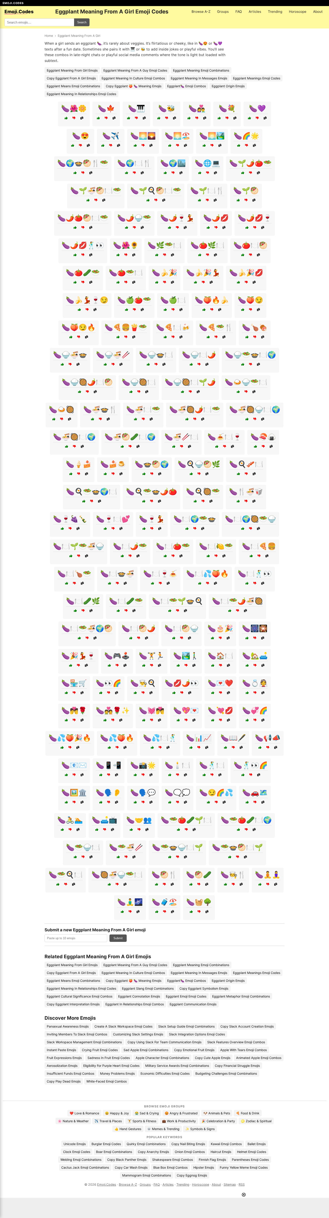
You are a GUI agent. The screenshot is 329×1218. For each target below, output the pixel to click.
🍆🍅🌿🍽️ (207, 245)
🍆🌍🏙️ (173, 163)
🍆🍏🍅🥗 (134, 300)
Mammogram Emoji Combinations (146, 1175)
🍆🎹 (136, 108)
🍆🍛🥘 (61, 409)
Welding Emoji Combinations (80, 1159)
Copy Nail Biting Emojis (188, 1144)
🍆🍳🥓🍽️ (246, 464)
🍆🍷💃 (151, 519)
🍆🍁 (106, 108)
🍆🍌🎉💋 (246, 272)
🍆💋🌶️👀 (182, 683)
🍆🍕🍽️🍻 (173, 327)
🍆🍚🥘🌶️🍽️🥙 (87, 382)
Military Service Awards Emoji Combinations (177, 1065)
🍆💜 (257, 108)
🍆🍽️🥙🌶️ (139, 628)
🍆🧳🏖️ (164, 902)
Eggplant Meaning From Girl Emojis (72, 70)
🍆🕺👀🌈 (251, 765)
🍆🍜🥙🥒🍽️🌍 (130, 437)
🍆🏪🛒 (74, 683)
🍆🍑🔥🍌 (212, 300)
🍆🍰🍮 (113, 464)
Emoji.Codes (106, 1184)
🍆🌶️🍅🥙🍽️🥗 (82, 218)
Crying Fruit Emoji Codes (100, 1050)
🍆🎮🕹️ (117, 656)
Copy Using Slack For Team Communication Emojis (164, 1042)
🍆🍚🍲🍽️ (156, 355)
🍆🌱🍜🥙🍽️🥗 (95, 190)
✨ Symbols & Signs (200, 1129)
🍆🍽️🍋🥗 (216, 546)
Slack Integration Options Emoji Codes (197, 1034)
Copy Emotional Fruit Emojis (194, 1050)
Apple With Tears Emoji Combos (243, 1050)
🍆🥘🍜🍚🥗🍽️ (117, 875)
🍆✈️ (110, 136)
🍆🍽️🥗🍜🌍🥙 (87, 628)
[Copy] (82, 118)
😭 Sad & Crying (147, 1113)
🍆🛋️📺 (104, 820)
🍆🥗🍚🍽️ (83, 847)
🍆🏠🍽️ (220, 656)
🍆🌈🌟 (246, 136)
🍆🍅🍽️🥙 (250, 245)
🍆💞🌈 (255, 710)
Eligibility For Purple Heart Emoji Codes (111, 1065)
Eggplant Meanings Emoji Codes (256, 78)
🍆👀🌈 (108, 683)
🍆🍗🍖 (254, 327)
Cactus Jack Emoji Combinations (85, 1167)
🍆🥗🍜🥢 (126, 847)
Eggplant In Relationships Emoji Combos (134, 1004)
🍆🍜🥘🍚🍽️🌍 (254, 409)
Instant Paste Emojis (61, 1050)
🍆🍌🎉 (164, 272)
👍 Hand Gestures (128, 1129)
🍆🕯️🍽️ (177, 765)
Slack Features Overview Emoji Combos (236, 1042)
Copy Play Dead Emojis (64, 1081)
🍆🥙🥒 (199, 875)
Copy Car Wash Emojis (131, 1167)
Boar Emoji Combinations (114, 1152)
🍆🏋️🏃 (151, 656)
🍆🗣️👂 (108, 792)
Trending (275, 11)
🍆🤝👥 (139, 820)
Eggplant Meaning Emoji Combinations (201, 70)
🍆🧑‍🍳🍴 (233, 875)
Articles (255, 11)
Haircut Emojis (221, 1152)
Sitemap (230, 1184)
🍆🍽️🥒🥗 (126, 601)
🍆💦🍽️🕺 (160, 738)
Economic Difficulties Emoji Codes (165, 1073)
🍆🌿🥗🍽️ (164, 245)
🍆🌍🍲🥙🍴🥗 (82, 163)
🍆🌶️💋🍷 (255, 218)
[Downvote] (74, 118)
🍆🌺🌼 (74, 108)
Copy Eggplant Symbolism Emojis (203, 988)
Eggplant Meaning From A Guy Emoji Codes (135, 70)
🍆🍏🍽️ (173, 300)
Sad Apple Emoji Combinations (146, 1050)
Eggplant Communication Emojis (193, 1004)
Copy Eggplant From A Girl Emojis (71, 78)
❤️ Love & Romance (84, 1113)
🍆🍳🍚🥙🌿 (199, 464)
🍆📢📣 (267, 738)
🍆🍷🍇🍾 (70, 519)
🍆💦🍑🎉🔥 (70, 738)
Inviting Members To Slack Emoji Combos (77, 1034)
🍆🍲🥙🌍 (152, 464)
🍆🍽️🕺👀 (255, 574)
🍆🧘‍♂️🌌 (130, 902)
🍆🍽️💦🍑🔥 (207, 574)
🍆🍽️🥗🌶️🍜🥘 (237, 601)
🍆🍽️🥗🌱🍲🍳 (177, 601)
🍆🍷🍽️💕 (113, 519)
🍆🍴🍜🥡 (246, 491)
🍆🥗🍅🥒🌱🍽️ (186, 820)
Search (81, 22)
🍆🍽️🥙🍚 (181, 628)
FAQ (238, 11)
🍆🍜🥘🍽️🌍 (74, 437)
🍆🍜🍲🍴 (100, 409)
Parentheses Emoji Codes (250, 1159)
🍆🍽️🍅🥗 (173, 546)
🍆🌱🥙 (246, 190)
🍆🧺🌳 (199, 902)
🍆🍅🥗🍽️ (126, 272)
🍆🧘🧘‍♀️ (267, 875)
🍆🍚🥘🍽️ (139, 382)
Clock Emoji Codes (76, 1152)
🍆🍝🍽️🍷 (224, 437)
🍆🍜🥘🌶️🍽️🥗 (194, 409)
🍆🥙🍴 (164, 875)
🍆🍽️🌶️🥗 (130, 546)
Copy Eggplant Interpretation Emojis (73, 1004)
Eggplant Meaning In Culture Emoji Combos (133, 78)
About (318, 11)
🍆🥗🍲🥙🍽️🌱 (237, 847)
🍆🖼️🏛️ (74, 792)
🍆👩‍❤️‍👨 (196, 108)
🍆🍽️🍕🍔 (259, 546)
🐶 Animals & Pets (216, 1113)
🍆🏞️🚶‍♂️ (186, 656)
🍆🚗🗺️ (255, 792)
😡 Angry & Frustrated (181, 1113)
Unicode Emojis (75, 1144)
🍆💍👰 (255, 683)
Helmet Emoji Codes (251, 1152)
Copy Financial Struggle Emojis (237, 1065)
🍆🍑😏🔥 (79, 327)
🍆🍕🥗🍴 (216, 327)
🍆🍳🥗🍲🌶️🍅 (151, 491)
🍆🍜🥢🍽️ (181, 437)
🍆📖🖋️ (233, 738)
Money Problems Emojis (117, 1073)
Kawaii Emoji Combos (226, 1144)
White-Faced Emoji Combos (106, 1081)
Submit (118, 938)
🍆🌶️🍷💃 (177, 218)
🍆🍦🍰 (78, 464)
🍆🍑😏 (250, 300)
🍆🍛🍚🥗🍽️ (246, 382)
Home (49, 35)
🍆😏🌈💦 (216, 792)
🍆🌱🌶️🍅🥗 (250, 163)
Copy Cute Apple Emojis (212, 1058)
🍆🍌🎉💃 (203, 272)
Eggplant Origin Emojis (228, 86)
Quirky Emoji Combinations (146, 1144)
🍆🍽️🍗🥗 (74, 574)
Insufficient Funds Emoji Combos (70, 1073)
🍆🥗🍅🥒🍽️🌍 (246, 820)
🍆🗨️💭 (177, 792)
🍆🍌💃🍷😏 (87, 300)
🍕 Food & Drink (247, 1113)
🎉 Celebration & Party (218, 1121)
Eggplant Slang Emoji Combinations (148, 988)
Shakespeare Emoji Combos (172, 1159)
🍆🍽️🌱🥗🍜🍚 (78, 546)
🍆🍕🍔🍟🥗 (126, 327)
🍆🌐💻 (207, 163)
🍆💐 (227, 108)
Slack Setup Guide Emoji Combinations (186, 1026)
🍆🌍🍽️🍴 (134, 163)
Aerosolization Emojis (62, 1065)
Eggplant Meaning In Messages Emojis (199, 78)
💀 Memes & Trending (163, 1129)
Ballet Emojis (257, 1144)
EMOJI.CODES (13, 3)
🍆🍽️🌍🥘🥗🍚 (250, 519)
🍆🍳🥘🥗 (203, 491)
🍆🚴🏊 (70, 820)
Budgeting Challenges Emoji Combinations (226, 1073)
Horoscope (297, 11)
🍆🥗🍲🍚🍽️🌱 (177, 847)
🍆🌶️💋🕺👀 (83, 245)
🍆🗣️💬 (143, 792)
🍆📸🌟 (143, 765)
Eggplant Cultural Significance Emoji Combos (79, 996)
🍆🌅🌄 (143, 136)
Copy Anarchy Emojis (153, 1152)
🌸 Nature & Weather (73, 1121)
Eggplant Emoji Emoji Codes (186, 996)
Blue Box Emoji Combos (170, 1167)
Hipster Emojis (203, 1167)
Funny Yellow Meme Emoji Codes (244, 1167)
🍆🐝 (166, 108)
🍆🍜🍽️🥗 (143, 409)
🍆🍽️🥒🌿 (83, 601)
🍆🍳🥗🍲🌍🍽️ (91, 491)
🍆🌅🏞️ (212, 136)
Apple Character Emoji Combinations (162, 1058)
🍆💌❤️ (220, 683)
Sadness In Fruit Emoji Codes (109, 1058)
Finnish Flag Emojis (212, 1159)
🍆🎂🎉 (220, 628)
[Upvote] (66, 118)
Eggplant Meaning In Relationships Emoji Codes (81, 94)
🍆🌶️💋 (216, 218)
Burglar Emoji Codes (106, 1144)
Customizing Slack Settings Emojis (138, 1034)
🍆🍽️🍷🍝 (160, 574)
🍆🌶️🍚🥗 (134, 218)
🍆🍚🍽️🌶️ (199, 355)
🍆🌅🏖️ (177, 136)
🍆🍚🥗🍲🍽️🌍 (250, 355)
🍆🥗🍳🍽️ (66, 875)
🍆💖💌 (186, 710)
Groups (223, 11)
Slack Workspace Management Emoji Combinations (84, 1042)
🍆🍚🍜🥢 (113, 355)
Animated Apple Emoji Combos (258, 1058)
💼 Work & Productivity (179, 1121)
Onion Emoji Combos (190, 1152)
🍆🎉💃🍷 (78, 656)
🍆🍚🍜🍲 (70, 355)
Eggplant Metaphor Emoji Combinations (241, 996)
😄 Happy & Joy (117, 1113)
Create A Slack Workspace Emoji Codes (123, 1026)
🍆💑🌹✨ (113, 710)
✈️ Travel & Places (108, 1121)
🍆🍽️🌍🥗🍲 (194, 519)
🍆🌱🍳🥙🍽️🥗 (155, 190)
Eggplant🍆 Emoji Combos (186, 86)
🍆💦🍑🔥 (117, 738)
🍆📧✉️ (74, 765)
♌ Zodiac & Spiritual (256, 1121)
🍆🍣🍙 (263, 437)
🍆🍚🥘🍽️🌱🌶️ (190, 382)
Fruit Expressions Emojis (64, 1058)
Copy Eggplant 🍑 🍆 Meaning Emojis (133, 86)
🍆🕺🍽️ (212, 765)
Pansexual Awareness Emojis (68, 1026)
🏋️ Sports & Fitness (142, 1121)
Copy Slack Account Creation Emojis (247, 1026)
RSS (242, 1184)
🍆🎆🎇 (254, 628)
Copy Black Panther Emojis (126, 1159)
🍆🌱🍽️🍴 (207, 190)
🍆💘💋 (220, 710)
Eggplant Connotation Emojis (139, 996)
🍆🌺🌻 (126, 245)
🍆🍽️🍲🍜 (117, 574)
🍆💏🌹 (74, 710)
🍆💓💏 (151, 710)
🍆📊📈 (199, 738)
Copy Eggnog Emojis (192, 1175)
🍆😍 (80, 136)
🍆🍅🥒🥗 (83, 272)
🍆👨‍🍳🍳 (143, 683)
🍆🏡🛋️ (255, 656)
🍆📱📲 (108, 765)
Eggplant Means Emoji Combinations (73, 86)
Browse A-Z (201, 11)
